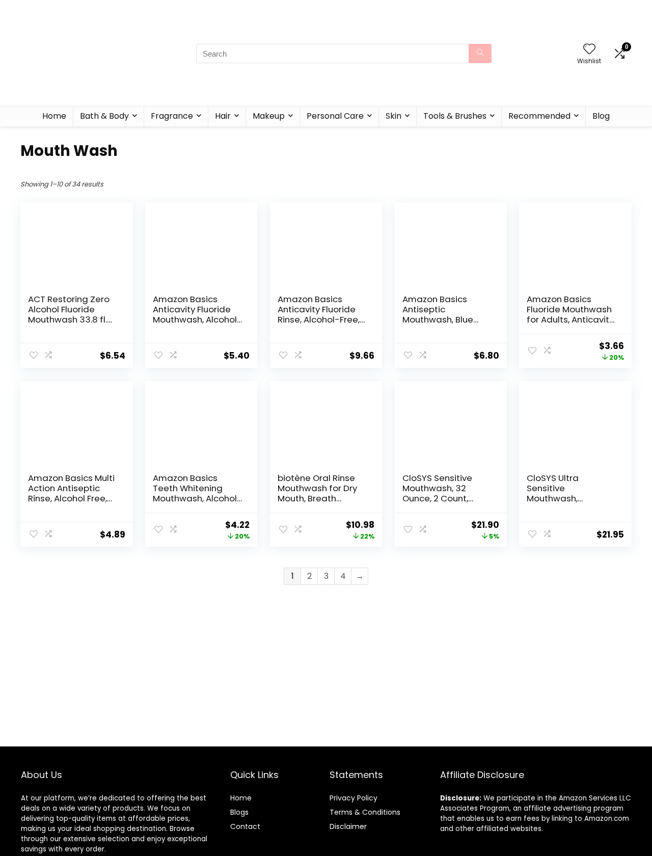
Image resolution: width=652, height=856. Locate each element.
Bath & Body (104, 116)
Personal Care (335, 116)
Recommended (539, 116)
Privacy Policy (353, 798)
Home (54, 116)
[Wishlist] (589, 49)
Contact (245, 826)
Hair (223, 116)
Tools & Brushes (454, 116)
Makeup (269, 116)
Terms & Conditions (365, 812)
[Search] (480, 53)
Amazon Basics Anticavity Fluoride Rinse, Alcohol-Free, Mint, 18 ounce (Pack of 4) (320, 319)
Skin (393, 116)
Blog (601, 116)
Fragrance (172, 116)
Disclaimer (348, 826)
